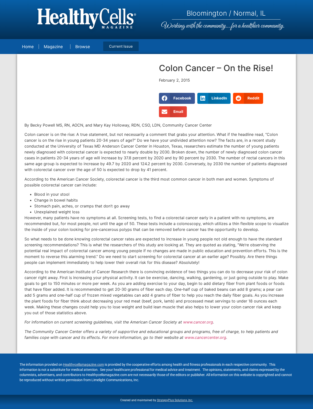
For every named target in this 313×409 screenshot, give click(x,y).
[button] (177, 98)
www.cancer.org (198, 322)
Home (28, 46)
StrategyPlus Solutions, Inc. (175, 400)
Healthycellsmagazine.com (83, 364)
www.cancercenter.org (205, 337)
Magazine (53, 46)
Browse (82, 46)
